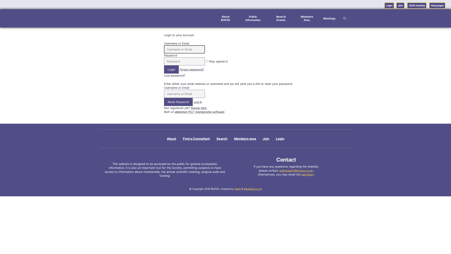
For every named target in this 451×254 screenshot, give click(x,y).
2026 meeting (417, 5)
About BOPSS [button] (225, 18)
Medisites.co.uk (253, 188)
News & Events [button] (281, 18)
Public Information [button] (253, 18)
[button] (345, 18)
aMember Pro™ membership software (199, 112)
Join (400, 5)
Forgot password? (192, 69)
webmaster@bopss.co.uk (296, 170)
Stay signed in (218, 61)
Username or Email (176, 43)
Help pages (437, 5)
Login (389, 5)
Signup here (199, 108)
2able (237, 188)
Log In (198, 102)
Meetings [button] (329, 18)
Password (170, 55)
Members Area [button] (307, 18)
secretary (307, 174)
